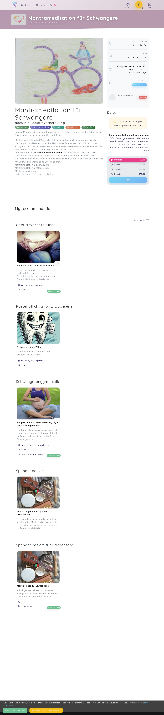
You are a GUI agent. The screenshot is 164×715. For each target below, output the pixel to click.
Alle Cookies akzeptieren (15, 710)
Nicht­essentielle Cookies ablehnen (46, 710)
